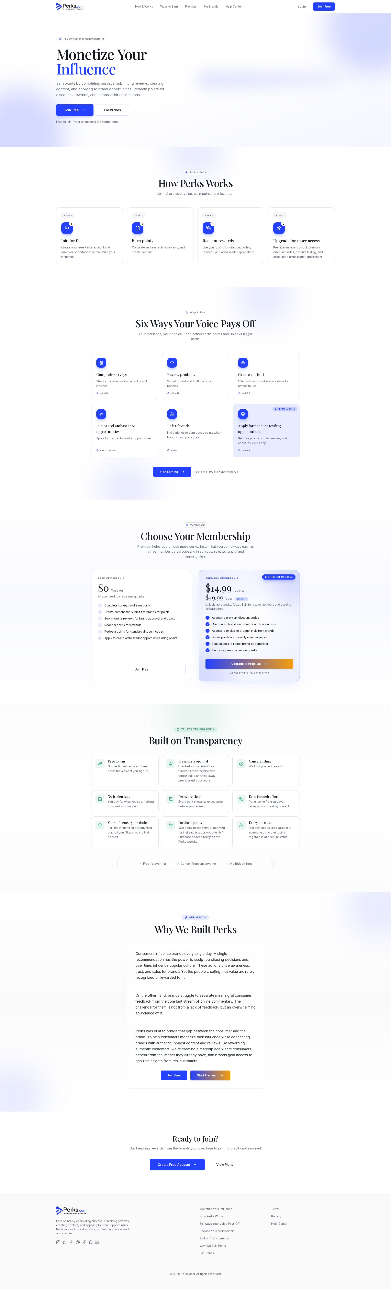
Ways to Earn (169, 6)
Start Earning (169, 471)
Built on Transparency (214, 1238)
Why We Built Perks (213, 1245)
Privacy (276, 1216)
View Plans (224, 1165)
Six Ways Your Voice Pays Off (219, 1223)
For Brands (211, 6)
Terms (275, 1209)
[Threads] (78, 1242)
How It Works (144, 6)
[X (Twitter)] (65, 1242)
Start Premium (207, 1075)
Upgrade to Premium (246, 663)
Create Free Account (174, 1165)
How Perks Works (212, 1216)
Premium (191, 6)
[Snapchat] (91, 1242)
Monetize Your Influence (216, 1209)
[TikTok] (71, 1242)
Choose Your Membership (217, 1231)
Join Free (324, 6)
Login (302, 6)
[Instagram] (58, 1242)
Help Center (234, 6)
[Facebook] (84, 1242)
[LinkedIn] (97, 1242)
